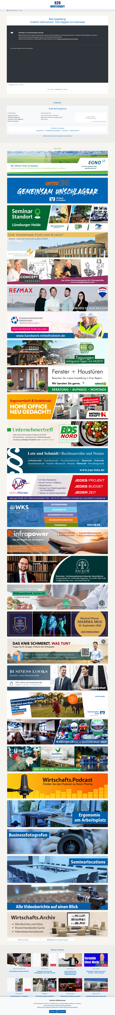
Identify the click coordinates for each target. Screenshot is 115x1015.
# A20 (49, 89)
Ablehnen (53, 1011)
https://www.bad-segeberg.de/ (53, 117)
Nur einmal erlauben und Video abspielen (22, 48)
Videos (20, 10)
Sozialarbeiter (39, 130)
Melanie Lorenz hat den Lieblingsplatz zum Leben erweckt (44, 972)
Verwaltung (65, 130)
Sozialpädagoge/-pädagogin (52, 130)
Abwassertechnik (74, 130)
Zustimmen (61, 1011)
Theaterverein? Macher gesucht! (70, 996)
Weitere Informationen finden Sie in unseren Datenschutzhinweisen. (57, 1007)
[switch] (12, 32)
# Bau (52, 89)
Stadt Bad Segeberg (57, 108)
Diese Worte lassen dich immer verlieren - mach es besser (96, 972)
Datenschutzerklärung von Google (67, 39)
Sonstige (15, 121)
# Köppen (65, 89)
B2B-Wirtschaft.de (13, 10)
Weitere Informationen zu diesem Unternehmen (57, 136)
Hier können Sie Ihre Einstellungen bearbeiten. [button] (57, 1005)
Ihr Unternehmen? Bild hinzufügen (99, 121)
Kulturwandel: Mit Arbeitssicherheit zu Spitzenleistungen (70, 972)
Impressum (44, 119)
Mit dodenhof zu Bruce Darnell (19, 971)
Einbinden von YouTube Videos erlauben (31, 33)
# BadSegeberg (58, 89)
